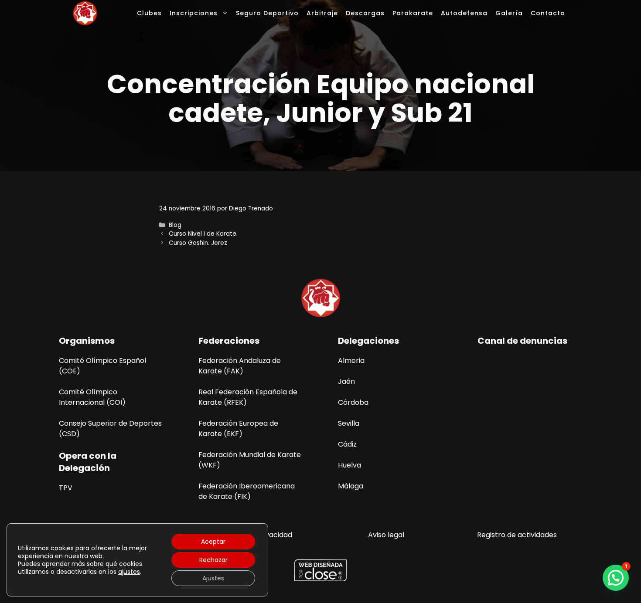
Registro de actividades (517, 535)
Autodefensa (464, 13)
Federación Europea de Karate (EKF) (238, 428)
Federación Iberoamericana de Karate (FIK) (246, 491)
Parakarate (412, 13)
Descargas (365, 13)
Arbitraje (322, 13)
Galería (509, 13)
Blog (175, 225)
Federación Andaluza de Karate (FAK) (239, 366)
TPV (65, 488)
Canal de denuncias (522, 341)
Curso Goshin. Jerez (198, 243)
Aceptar (213, 541)
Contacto (548, 13)
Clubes (149, 13)
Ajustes (213, 578)
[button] (616, 578)
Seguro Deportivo (267, 13)
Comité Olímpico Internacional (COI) (92, 397)
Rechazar (213, 560)
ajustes (129, 572)
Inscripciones (194, 13)
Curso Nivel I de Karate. (203, 234)
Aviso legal (386, 535)
